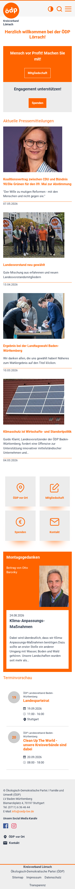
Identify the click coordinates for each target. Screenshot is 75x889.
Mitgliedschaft (37, 73)
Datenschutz (53, 877)
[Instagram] (13, 825)
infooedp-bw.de (23, 811)
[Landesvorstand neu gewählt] (33, 257)
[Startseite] (11, 11)
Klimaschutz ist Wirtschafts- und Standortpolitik (37, 432)
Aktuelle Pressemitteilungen (28, 121)
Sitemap (17, 877)
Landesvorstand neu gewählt (24, 265)
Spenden (37, 103)
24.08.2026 (37, 638)
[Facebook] (5, 825)
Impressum (33, 877)
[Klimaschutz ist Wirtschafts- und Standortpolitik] (33, 423)
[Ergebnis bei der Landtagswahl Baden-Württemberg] (33, 338)
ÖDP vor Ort (17, 837)
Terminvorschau (17, 677)
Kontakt (14, 843)
